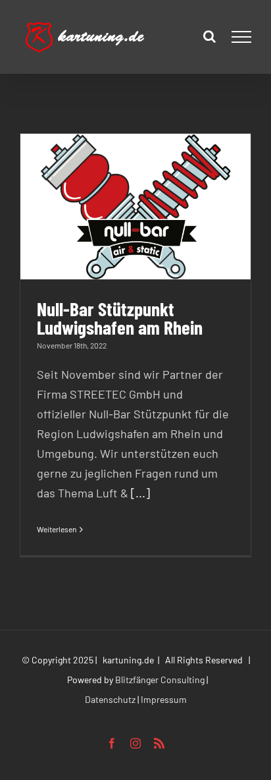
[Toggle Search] (209, 36)
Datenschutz (110, 699)
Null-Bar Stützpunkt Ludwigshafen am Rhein (120, 318)
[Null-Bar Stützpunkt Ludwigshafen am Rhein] (135, 206)
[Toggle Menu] (242, 37)
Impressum (164, 699)
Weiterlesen (56, 529)
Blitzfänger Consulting (160, 679)
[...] (140, 493)
